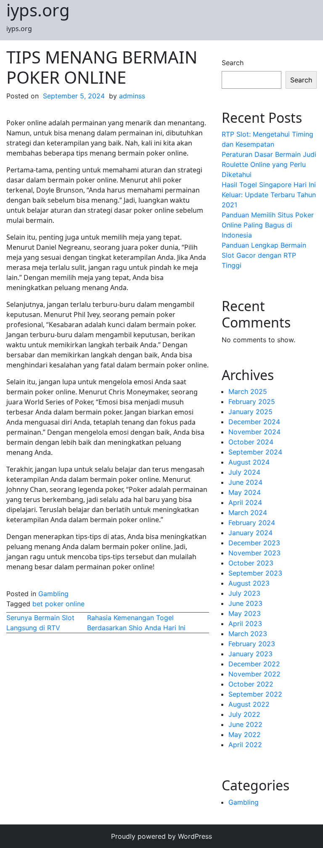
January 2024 (250, 532)
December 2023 (254, 543)
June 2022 (245, 724)
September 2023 (255, 573)
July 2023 (244, 593)
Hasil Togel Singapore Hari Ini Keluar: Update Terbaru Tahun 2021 (269, 194)
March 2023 (247, 633)
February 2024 (251, 522)
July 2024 (244, 472)
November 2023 (254, 553)
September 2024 (255, 452)
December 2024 (254, 421)
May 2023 (244, 613)
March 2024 (247, 512)
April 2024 (245, 502)
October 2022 (250, 684)
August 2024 (249, 462)
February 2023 (251, 643)
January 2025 (250, 411)
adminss (132, 96)
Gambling (53, 593)
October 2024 (250, 442)
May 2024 (244, 492)
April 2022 (245, 744)
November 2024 (254, 432)
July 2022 (244, 714)
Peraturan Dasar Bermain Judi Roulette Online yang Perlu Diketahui (269, 164)
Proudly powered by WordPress (161, 836)
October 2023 (250, 563)
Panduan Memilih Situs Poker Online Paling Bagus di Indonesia (268, 225)
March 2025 (247, 391)
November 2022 (254, 674)
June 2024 (245, 482)
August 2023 (249, 583)
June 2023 (245, 603)
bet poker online (58, 604)
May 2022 (244, 734)
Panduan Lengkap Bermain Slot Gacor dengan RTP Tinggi (264, 255)
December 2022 (254, 664)
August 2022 (249, 704)
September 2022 (255, 694)
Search (233, 62)
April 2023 (245, 623)
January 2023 (250, 654)
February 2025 (251, 401)
